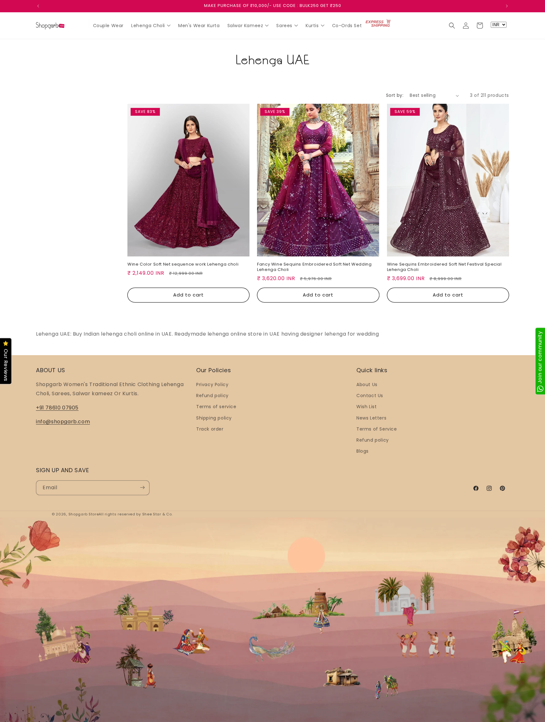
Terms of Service (376, 429)
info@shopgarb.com (63, 422)
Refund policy (212, 396)
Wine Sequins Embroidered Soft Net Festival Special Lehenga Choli (444, 267)
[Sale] (81, 24)
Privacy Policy (212, 384)
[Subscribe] (142, 487)
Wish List (366, 407)
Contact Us (369, 396)
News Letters (371, 418)
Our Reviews (5, 365)
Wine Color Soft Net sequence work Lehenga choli (182, 264)
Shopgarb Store (83, 514)
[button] (452, 25)
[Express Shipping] (378, 23)
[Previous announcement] (38, 6)
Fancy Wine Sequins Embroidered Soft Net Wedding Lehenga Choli (314, 267)
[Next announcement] (507, 6)
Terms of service (216, 407)
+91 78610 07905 (57, 407)
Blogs (362, 451)
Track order (210, 429)
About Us (367, 384)
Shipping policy (214, 418)
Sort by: (394, 95)
